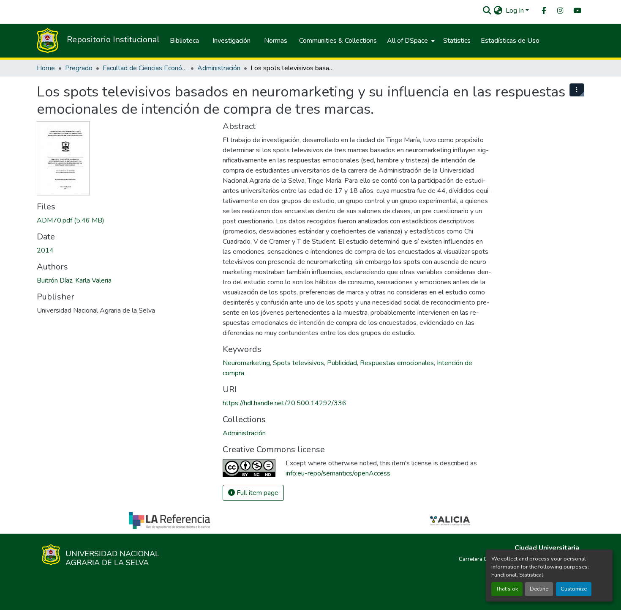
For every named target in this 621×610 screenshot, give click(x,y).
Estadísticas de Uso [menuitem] (510, 40)
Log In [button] (516, 10)
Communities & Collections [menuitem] (338, 40)
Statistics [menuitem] (457, 40)
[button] (487, 10)
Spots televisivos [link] (298, 363)
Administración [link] (218, 68)
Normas (275, 40)
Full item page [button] (256, 492)
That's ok (507, 589)
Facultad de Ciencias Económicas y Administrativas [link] (145, 68)
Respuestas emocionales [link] (397, 363)
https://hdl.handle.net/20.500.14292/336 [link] (284, 403)
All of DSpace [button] (407, 40)
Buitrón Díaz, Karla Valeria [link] (74, 280)
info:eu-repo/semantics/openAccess (338, 473)
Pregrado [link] (79, 68)
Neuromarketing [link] (246, 363)
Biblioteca (184, 40)
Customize (574, 589)
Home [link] (46, 68)
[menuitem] (543, 10)
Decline (539, 589)
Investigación (231, 40)
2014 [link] (45, 250)
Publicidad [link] (342, 363)
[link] (124, 220)
